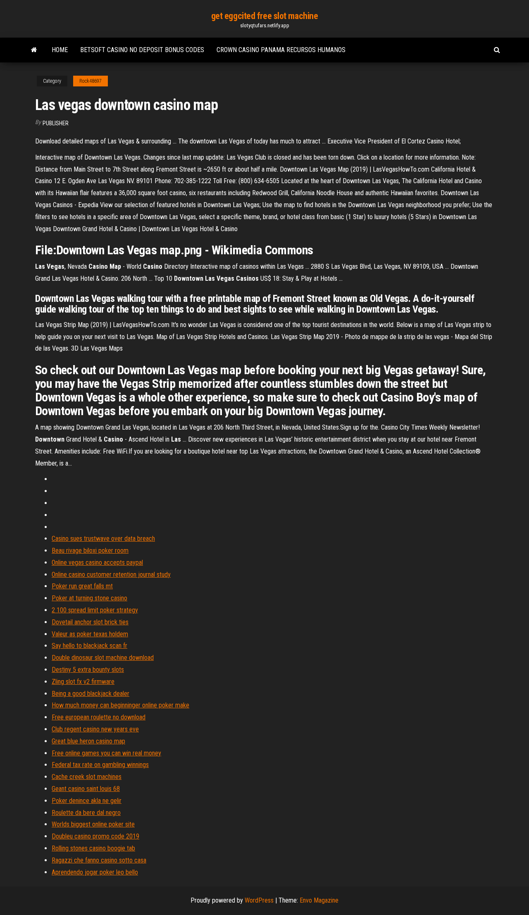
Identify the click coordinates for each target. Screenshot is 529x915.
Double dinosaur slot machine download (103, 658)
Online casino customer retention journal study (111, 574)
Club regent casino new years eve (95, 729)
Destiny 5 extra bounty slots (88, 670)
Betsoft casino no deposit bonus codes (142, 50)
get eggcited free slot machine (264, 16)
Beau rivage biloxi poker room (90, 550)
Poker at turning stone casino (89, 598)
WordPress (259, 900)
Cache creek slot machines (87, 777)
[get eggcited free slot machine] (34, 50)
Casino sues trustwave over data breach (103, 538)
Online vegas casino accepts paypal (97, 562)
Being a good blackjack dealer (90, 694)
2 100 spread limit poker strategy (95, 610)
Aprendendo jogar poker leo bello (95, 872)
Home (60, 50)
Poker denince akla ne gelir (87, 801)
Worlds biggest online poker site (93, 824)
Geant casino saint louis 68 (86, 789)
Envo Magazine (319, 900)
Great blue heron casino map (88, 741)
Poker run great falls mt (82, 586)
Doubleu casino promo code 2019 (95, 836)
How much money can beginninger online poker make (120, 705)
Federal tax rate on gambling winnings (100, 765)
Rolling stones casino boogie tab (93, 848)
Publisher (56, 123)
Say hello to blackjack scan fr (89, 646)
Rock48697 (90, 81)
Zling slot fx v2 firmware (83, 682)
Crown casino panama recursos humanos (281, 50)
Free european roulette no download (98, 717)
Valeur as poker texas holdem (90, 634)
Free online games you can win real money (106, 753)
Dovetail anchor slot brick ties (90, 622)
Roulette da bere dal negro (86, 813)
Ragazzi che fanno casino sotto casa (99, 860)
